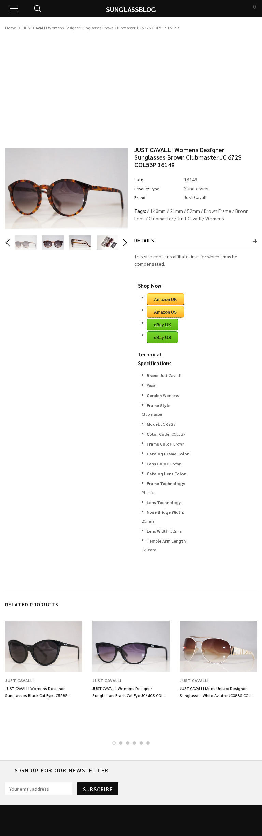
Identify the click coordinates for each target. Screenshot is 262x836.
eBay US (162, 337)
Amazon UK (165, 299)
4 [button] (134, 743)
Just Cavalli (189, 218)
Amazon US (165, 312)
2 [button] (120, 743)
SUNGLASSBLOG (131, 9)
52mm (193, 211)
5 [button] (141, 743)
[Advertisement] (131, 83)
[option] (66, 188)
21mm (176, 211)
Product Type (146, 188)
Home (10, 27)
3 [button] (127, 743)
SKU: (138, 179)
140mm (158, 211)
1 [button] (114, 743)
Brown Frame (217, 211)
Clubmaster (161, 218)
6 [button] (148, 743)
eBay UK (162, 325)
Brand (139, 197)
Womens (214, 218)
